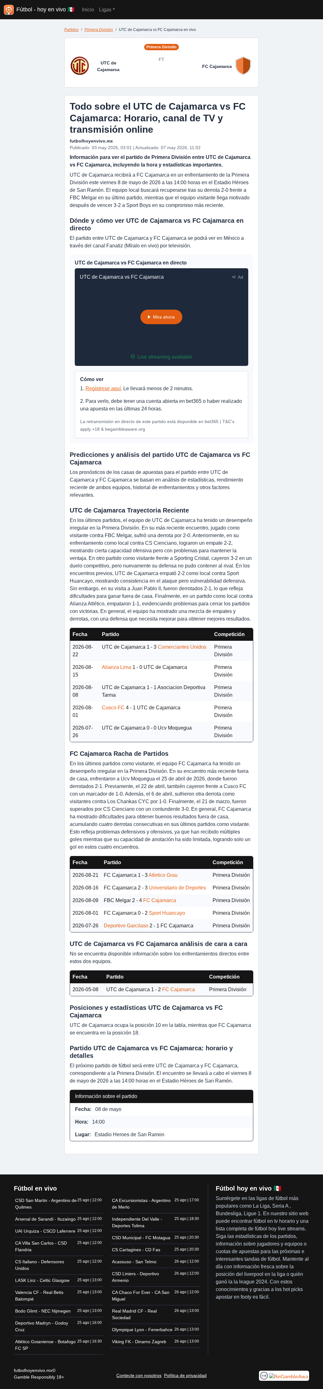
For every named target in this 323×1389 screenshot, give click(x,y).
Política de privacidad (185, 1375)
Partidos (71, 29)
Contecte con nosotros (139, 1375)
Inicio (88, 9)
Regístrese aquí (103, 388)
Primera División (99, 29)
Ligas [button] (105, 9)
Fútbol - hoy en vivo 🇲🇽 (45, 9)
